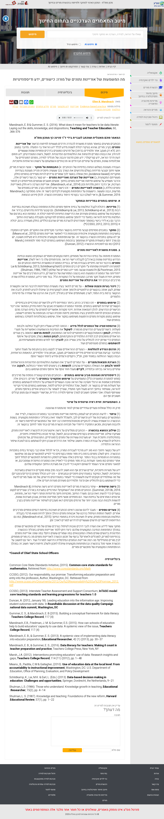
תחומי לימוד (50, 789)
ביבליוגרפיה (65, 92)
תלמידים (51, 795)
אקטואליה (103, 768)
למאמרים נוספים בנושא (148, 142)
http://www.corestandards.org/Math (69, 569)
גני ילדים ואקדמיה (99, 778)
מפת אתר (155, 789)
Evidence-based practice (93, 106)
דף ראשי (122, 74)
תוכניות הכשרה (103, 109)
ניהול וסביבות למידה (47, 773)
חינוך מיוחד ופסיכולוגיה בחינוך (94, 789)
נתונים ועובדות (27, 106)
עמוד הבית (154, 768)
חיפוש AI (52, 66)
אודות (102, 66)
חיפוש (32, 34)
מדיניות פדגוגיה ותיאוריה (97, 795)
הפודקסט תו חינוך (69, 66)
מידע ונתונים (42, 106)
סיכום (104, 92)
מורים (53, 106)
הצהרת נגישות (153, 795)
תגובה (117, 715)
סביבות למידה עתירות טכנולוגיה (42, 784)
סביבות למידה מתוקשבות (44, 778)
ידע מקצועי (63, 106)
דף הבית (111, 66)
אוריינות (74, 106)
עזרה (94, 66)
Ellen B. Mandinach (103, 101)
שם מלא (116, 750)
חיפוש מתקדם (82, 53)
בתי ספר (103, 773)
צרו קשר (85, 66)
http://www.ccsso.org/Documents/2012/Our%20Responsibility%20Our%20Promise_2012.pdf (64, 583)
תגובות (25, 92)
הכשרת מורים (101, 784)
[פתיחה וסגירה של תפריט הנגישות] (6, 19)
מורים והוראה (112, 74)
